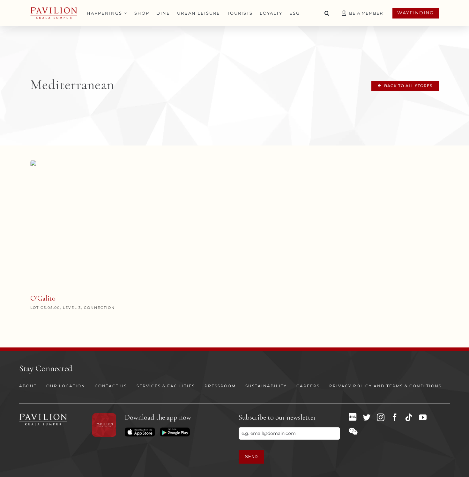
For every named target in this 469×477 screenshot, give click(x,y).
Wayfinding (415, 13)
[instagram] (380, 417)
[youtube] (423, 417)
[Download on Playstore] (175, 430)
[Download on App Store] (140, 430)
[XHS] (352, 417)
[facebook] (394, 417)
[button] (327, 13)
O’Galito (43, 298)
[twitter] (366, 417)
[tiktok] (409, 417)
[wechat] (353, 431)
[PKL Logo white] (43, 415)
